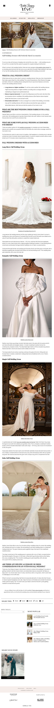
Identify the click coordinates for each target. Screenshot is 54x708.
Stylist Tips (22, 18)
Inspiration (40, 18)
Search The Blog (5, 609)
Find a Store (29, 688)
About (35, 688)
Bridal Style (31, 18)
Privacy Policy (21, 688)
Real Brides (13, 18)
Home (3, 50)
